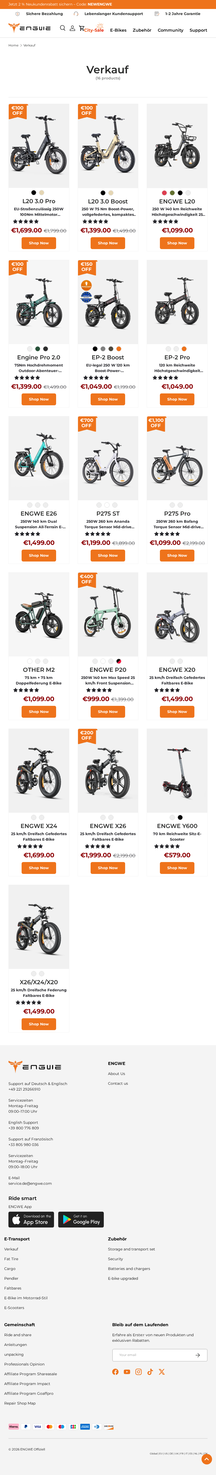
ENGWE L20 (177, 201)
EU (161, 1453)
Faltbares (12, 1288)
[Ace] (118, 661)
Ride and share (17, 1335)
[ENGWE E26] (39, 458)
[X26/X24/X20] (39, 927)
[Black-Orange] (172, 505)
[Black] (168, 348)
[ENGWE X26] (108, 771)
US (166, 1453)
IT (186, 1453)
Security (115, 1259)
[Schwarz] (33, 192)
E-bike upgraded (123, 1278)
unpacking (14, 1354)
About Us (116, 1073)
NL (196, 1453)
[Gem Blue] (37, 505)
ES (191, 1453)
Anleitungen (15, 1344)
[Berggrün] (37, 348)
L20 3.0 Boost (108, 201)
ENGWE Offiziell (32, 1449)
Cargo (10, 1268)
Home (13, 45)
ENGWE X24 (39, 826)
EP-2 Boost (108, 357)
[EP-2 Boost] (108, 302)
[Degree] (176, 348)
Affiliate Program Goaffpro (28, 1393)
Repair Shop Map (20, 1403)
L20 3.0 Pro (38, 201)
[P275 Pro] (177, 458)
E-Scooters (14, 1307)
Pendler (11, 1278)
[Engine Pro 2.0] (39, 302)
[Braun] (111, 348)
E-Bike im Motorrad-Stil (26, 1298)
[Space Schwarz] (45, 348)
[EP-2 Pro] (177, 302)
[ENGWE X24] (39, 771)
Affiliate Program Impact (27, 1383)
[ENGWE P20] (108, 615)
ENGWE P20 (108, 669)
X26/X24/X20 (39, 982)
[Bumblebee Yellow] (45, 505)
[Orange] (118, 348)
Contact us (118, 1083)
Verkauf (29, 45)
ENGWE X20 (177, 669)
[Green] (45, 661)
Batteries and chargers (129, 1268)
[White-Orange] (99, 505)
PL (200, 1453)
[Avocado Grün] (172, 193)
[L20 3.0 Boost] (108, 146)
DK (206, 1453)
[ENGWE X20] (177, 615)
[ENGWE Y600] (177, 771)
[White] (107, 505)
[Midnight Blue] (29, 348)
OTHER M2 (39, 669)
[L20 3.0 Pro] (39, 146)
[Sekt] (41, 192)
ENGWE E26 (39, 513)
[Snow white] (188, 193)
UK (176, 1453)
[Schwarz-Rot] (172, 817)
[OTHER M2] (39, 615)
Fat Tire (11, 1259)
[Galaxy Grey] (29, 505)
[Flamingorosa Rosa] (164, 193)
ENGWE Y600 (177, 826)
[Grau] (103, 348)
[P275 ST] (108, 458)
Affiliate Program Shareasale (30, 1374)
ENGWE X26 (108, 826)
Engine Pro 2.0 (38, 357)
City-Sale (94, 30)
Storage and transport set (131, 1249)
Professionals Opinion (24, 1364)
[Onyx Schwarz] (180, 193)
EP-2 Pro (177, 357)
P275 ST (108, 513)
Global (153, 1453)
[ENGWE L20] (177, 146)
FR (182, 1453)
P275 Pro (177, 513)
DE (171, 1453)
